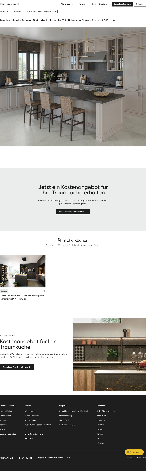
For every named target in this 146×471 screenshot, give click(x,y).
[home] (9, 4)
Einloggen (140, 4)
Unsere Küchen (6, 411)
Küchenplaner (30, 420)
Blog (94, 4)
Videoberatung (65, 416)
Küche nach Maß (32, 416)
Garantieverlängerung (34, 434)
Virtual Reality (64, 420)
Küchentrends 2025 (67, 425)
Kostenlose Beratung (122, 4)
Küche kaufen (4, 11)
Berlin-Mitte (101, 416)
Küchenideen (17, 11)
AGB (68, 458)
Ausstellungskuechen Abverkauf (38, 425)
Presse (2, 429)
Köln (98, 438)
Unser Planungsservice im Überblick (73, 411)
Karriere (3, 420)
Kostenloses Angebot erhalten (71, 212)
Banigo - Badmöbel (8, 434)
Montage (29, 438)
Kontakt (3, 425)
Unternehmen (5, 416)
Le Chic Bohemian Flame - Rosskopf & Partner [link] (41, 11)
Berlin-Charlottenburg (106, 411)
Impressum (42, 458)
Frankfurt (100, 425)
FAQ (26, 429)
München (100, 443)
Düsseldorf (101, 420)
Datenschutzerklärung (56, 458)
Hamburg (100, 434)
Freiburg (100, 429)
